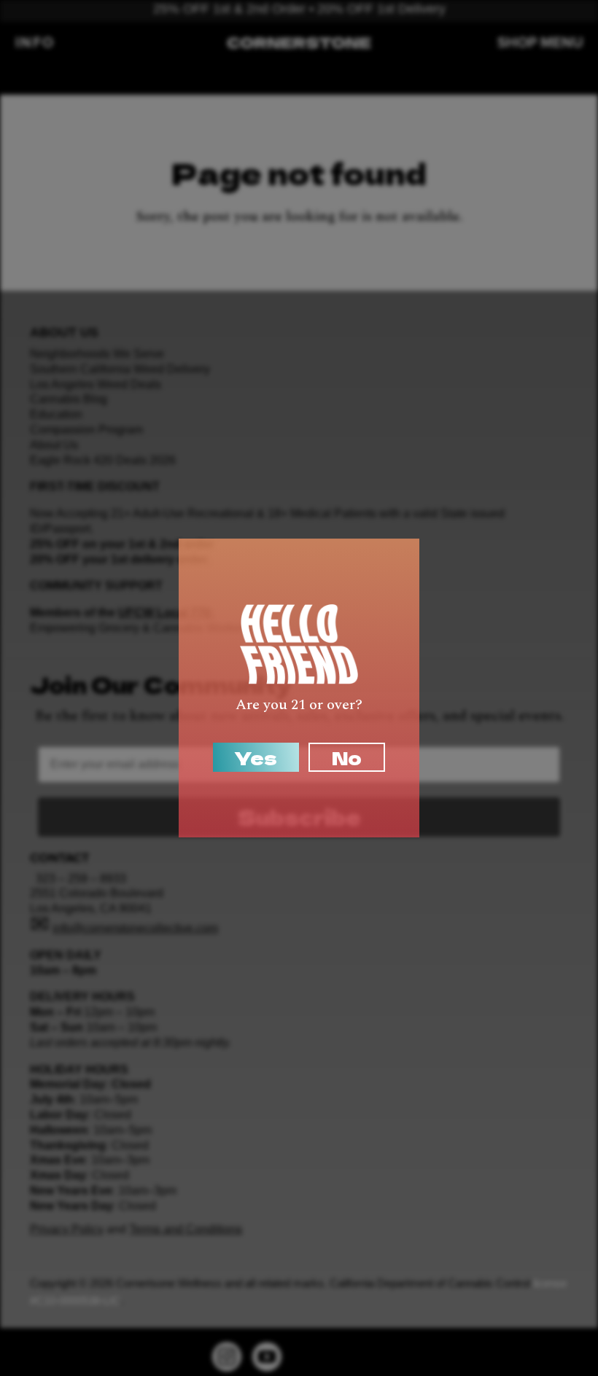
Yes (256, 757)
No (347, 757)
